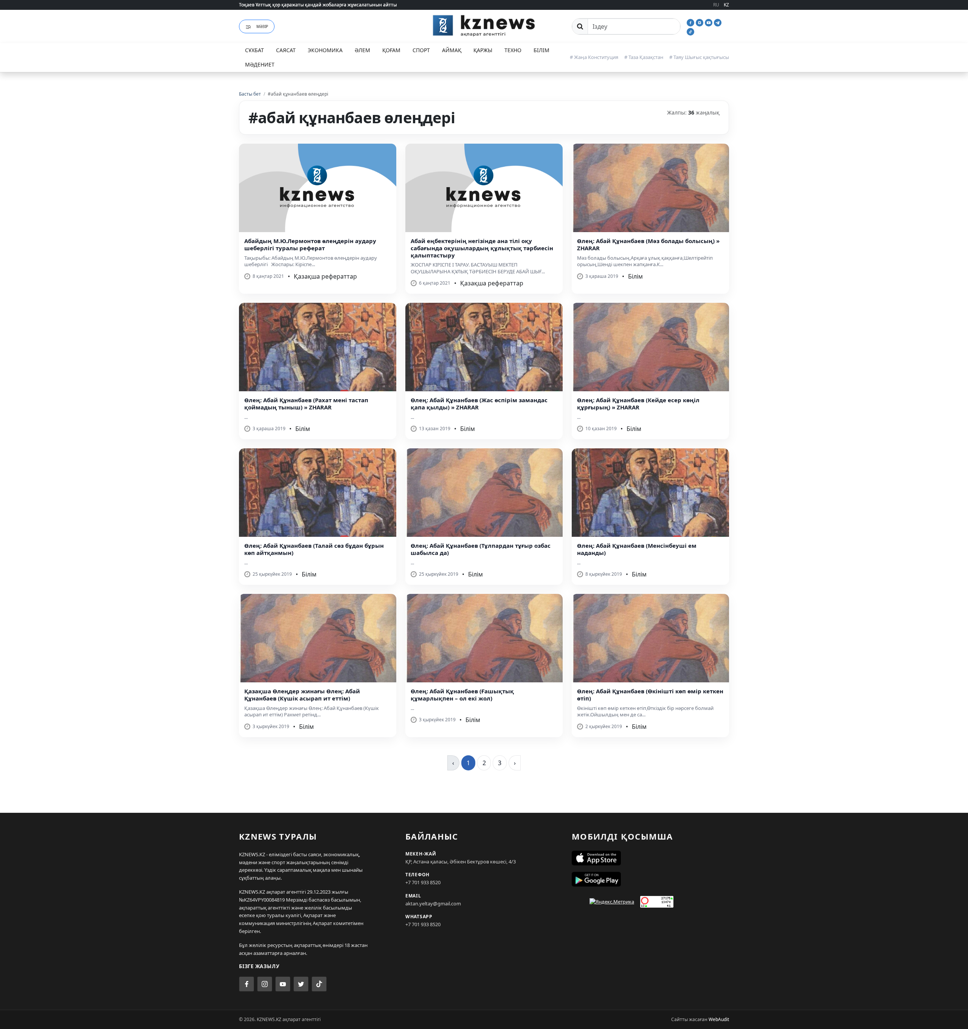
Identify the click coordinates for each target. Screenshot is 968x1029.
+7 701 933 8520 (423, 882)
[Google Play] (650, 879)
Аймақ (451, 50)
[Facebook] (691, 22)
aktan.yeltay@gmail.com (433, 903)
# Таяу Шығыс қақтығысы (699, 57)
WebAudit (719, 1019)
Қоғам (391, 50)
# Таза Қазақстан (643, 57)
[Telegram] (717, 22)
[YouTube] (709, 22)
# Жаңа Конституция (594, 57)
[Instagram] (700, 22)
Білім (541, 50)
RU (716, 5)
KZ (726, 5)
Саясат (286, 50)
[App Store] (650, 858)
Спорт (421, 50)
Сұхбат (254, 50)
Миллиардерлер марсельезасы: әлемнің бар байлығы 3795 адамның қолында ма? (331, 8)
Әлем (362, 50)
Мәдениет (260, 64)
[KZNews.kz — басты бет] (484, 25)
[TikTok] (690, 31)
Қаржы (482, 50)
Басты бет (250, 94)
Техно (512, 50)
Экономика (325, 50)
